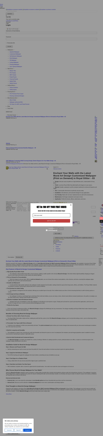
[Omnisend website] (51, 229)
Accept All (27, 430)
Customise (9, 430)
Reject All (18, 430)
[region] (18, 426)
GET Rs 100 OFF (51, 220)
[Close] (71, 205)
